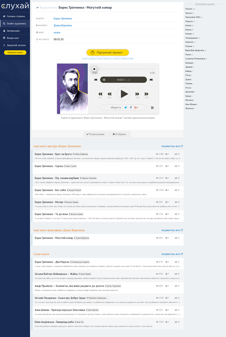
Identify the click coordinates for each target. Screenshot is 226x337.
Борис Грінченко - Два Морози (48, 259)
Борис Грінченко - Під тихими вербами (52, 176)
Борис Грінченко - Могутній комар (49, 235)
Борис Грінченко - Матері (45, 200)
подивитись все (171, 146)
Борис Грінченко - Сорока (45, 164)
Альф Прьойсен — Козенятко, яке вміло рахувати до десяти (63, 283)
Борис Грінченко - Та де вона (47, 212)
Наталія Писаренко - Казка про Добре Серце (55, 295)
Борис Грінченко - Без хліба (46, 188)
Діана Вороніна (63, 25)
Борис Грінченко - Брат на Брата (48, 152)
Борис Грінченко (63, 18)
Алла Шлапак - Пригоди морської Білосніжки (55, 307)
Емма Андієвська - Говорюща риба (50, 319)
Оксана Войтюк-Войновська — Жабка (52, 271)
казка (57, 32)
